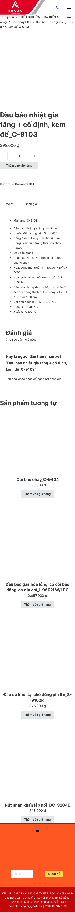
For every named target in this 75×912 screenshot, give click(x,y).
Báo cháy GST (21, 22)
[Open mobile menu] (69, 7)
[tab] (9, 204)
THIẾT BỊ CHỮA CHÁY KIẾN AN (40, 17)
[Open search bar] (58, 7)
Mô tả (9, 204)
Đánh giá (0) (33, 204)
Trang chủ (7, 17)
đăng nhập (25, 379)
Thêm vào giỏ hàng (19, 165)
